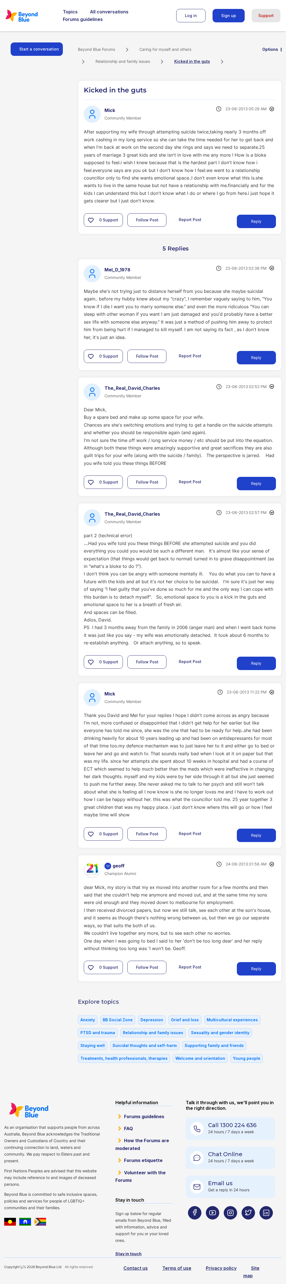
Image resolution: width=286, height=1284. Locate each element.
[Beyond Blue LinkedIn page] (266, 1223)
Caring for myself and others (165, 49)
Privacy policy (221, 1268)
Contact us (135, 1268)
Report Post (190, 219)
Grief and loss (185, 1019)
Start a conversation (39, 49)
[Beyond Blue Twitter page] (248, 1223)
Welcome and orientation (200, 1058)
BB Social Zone (118, 1019)
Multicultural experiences (232, 1019)
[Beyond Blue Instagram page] (230, 1223)
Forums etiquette (143, 1160)
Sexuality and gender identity (220, 1032)
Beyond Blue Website (28, 1110)
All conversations (109, 12)
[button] (91, 220)
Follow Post (147, 219)
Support (266, 15)
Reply (256, 221)
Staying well (92, 1045)
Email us (220, 1183)
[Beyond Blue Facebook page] (195, 1223)
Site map (251, 1271)
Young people (246, 1058)
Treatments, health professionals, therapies (124, 1058)
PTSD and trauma (97, 1032)
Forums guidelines (83, 19)
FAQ (128, 1128)
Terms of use (176, 1268)
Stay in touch (128, 1253)
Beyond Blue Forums (29, 16)
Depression (151, 1019)
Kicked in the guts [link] (192, 61)
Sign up (228, 15)
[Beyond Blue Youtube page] (212, 1223)
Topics (70, 12)
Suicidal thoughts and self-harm (145, 1045)
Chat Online (225, 1154)
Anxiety (87, 1019)
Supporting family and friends (214, 1045)
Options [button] (270, 49)
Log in (191, 15)
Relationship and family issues (123, 61)
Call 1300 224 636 (232, 1125)
